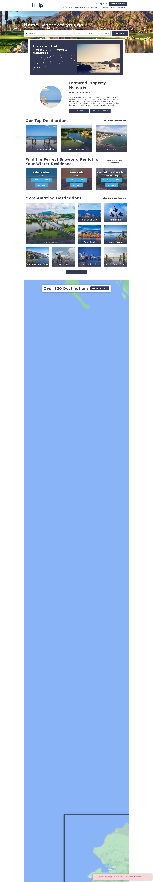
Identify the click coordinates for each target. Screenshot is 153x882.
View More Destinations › (115, 121)
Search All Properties (41, 180)
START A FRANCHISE (118, 4)
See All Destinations (76, 272)
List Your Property (99, 8)
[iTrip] (35, 5)
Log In (101, 4)
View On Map (41, 185)
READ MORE (79, 111)
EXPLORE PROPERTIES (100, 111)
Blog (113, 8)
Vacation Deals (82, 8)
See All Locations (100, 288)
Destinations (67, 8)
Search (120, 33)
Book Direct (39, 68)
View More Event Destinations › (115, 161)
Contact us (122, 8)
